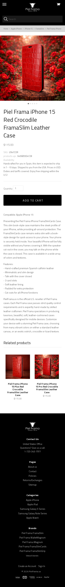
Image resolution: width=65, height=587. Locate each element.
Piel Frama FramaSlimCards (32, 546)
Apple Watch (32, 517)
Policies (32, 476)
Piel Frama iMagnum (32, 542)
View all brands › (32, 555)
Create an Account (27, 566)
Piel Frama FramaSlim (33, 533)
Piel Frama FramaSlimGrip (32, 551)
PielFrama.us (35, 571)
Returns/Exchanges (32, 480)
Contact (32, 471)
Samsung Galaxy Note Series (32, 513)
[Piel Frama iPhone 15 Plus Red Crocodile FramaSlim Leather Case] (18, 367)
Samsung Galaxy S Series (32, 509)
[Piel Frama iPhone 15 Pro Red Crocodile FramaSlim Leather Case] (47, 367)
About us (32, 467)
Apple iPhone (32, 500)
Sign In (41, 566)
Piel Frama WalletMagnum (32, 537)
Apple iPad (32, 504)
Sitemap (32, 484)
